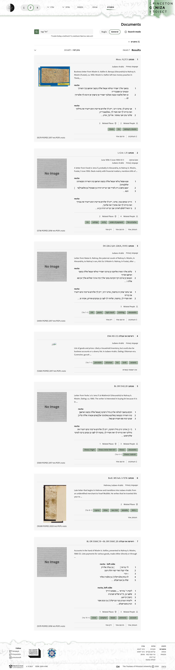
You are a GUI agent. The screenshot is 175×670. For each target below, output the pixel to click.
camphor (103, 618)
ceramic (133, 362)
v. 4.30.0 (29, 666)
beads (113, 618)
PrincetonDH (16, 654)
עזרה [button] (52, 7)
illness (121, 450)
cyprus (97, 510)
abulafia (125, 510)
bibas (106, 510)
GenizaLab (15, 651)
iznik (124, 362)
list (117, 362)
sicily (104, 222)
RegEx (104, 32)
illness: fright (89, 450)
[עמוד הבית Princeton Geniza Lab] (50, 653)
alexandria (132, 312)
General (114, 32)
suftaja (95, 222)
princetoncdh (16, 657)
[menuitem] (114, 8)
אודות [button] (67, 7)
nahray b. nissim (130, 129)
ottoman (109, 362)
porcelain (98, 362)
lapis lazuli (110, 312)
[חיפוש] (36, 31)
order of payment (116, 222)
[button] (161, 9)
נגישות (164, 666)
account (133, 618)
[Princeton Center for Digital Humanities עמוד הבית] (32, 653)
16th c (134, 510)
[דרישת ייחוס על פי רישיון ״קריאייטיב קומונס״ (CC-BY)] (118, 667)
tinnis (111, 129)
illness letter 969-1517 (107, 450)
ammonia (122, 618)
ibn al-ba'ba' (131, 222)
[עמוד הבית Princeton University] (16, 667)
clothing (121, 312)
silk (92, 312)
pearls (99, 312)
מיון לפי (76, 50)
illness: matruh (130, 454)
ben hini (115, 510)
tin (119, 129)
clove (94, 618)
